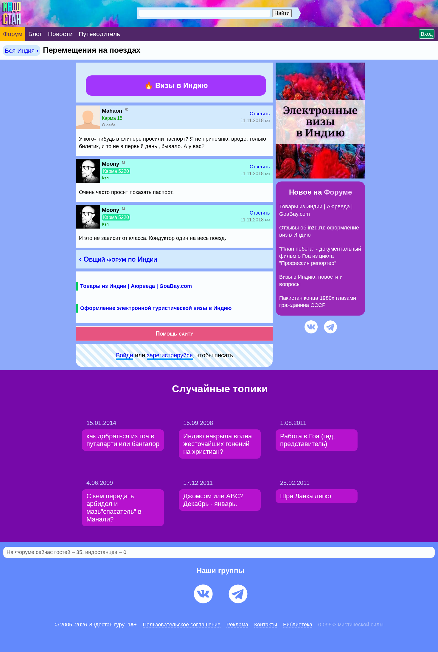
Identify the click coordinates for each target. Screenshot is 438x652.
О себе (109, 124)
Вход (427, 34)
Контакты (265, 625)
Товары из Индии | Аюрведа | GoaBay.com (136, 286)
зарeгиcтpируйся (170, 355)
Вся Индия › (21, 50)
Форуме (338, 192)
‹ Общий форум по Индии (118, 259)
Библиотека (297, 625)
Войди (124, 355)
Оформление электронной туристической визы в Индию (156, 308)
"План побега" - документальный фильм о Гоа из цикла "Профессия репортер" (320, 256)
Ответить (260, 113)
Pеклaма (237, 625)
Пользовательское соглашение (181, 625)
